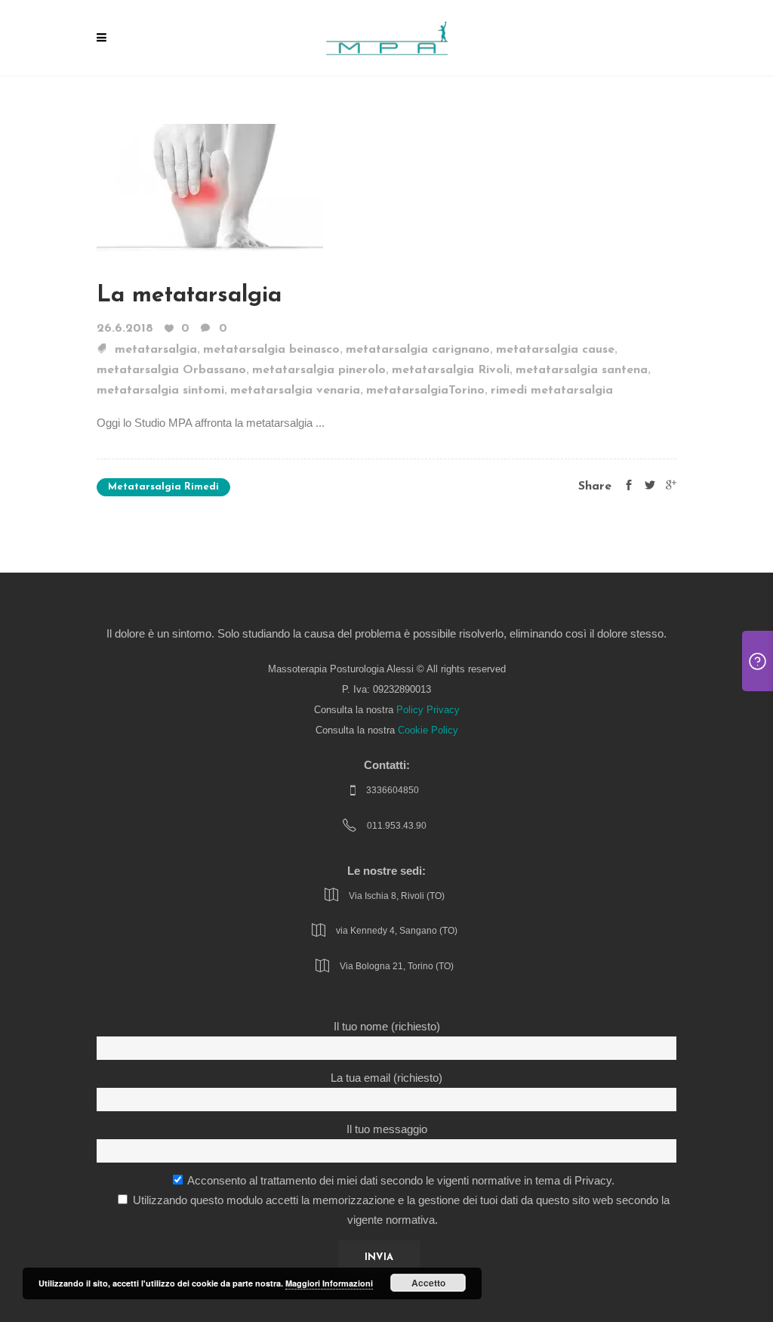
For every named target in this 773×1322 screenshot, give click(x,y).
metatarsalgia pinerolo (319, 370)
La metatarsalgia (189, 295)
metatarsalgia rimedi (163, 487)
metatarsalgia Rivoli (451, 370)
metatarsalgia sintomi (160, 391)
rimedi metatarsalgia (552, 391)
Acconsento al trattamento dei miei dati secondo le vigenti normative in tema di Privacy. (399, 1180)
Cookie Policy (428, 730)
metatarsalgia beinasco (271, 350)
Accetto (428, 1283)
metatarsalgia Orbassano (171, 370)
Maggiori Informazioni (329, 1283)
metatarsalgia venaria (295, 391)
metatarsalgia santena (582, 370)
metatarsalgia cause (555, 350)
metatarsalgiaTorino (425, 391)
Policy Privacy (428, 710)
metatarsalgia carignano (418, 350)
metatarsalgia (156, 350)
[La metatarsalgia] (210, 186)
